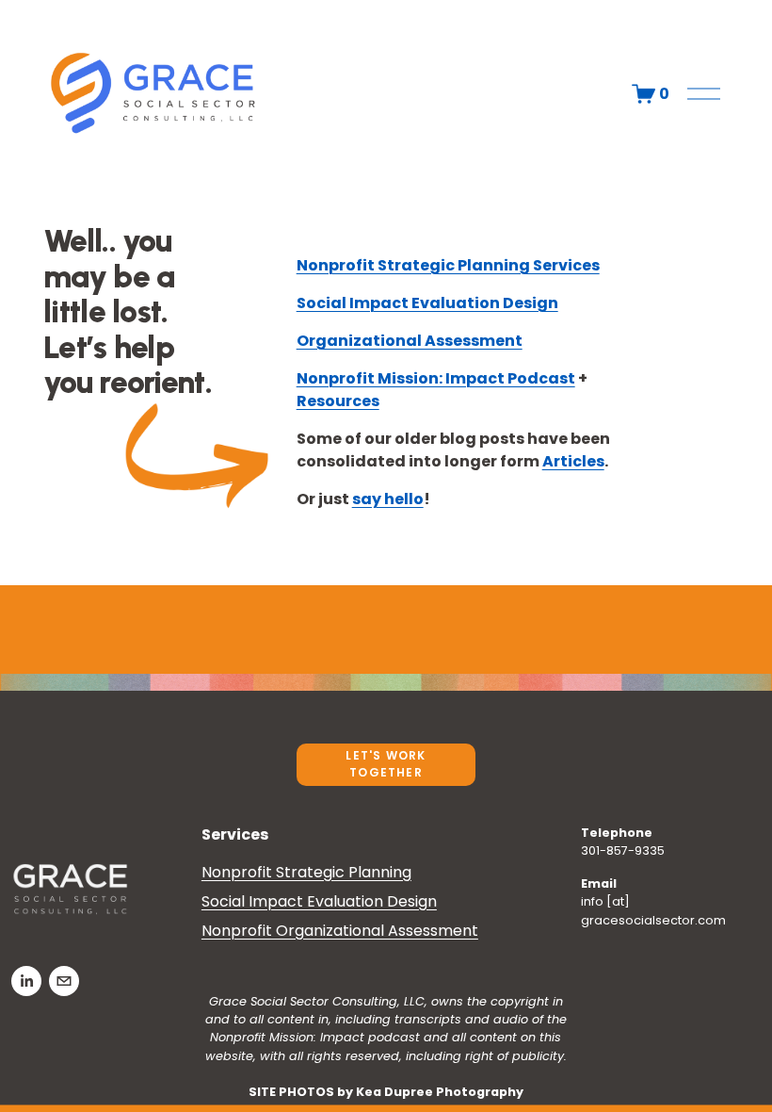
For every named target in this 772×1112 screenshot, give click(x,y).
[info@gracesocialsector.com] (64, 981)
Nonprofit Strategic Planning (306, 872)
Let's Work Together (386, 763)
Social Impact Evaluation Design (319, 901)
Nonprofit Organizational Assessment (339, 930)
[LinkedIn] (26, 981)
